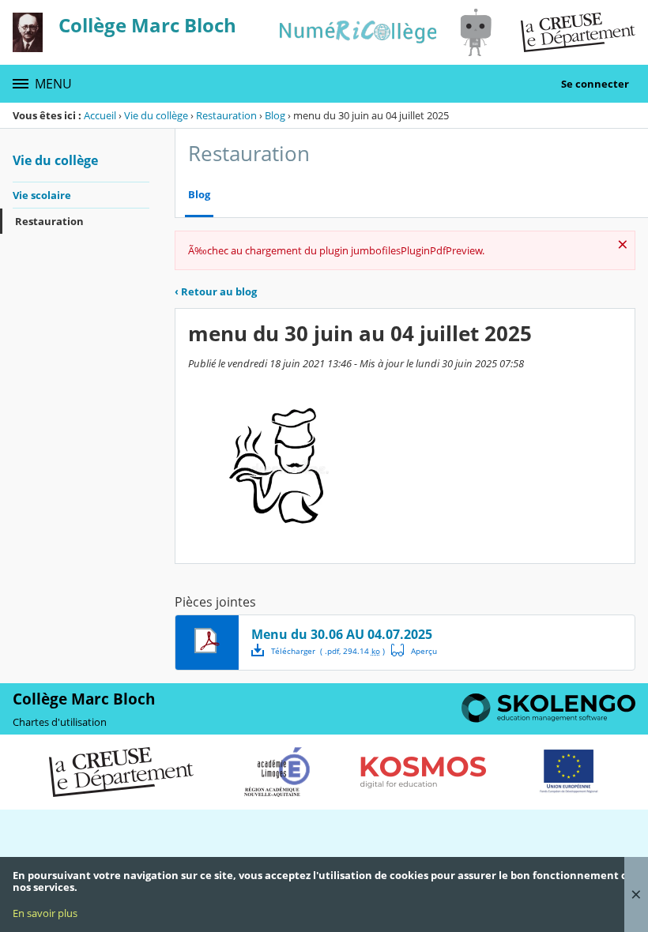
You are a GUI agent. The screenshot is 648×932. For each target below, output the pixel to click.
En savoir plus (45, 913)
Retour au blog (216, 291)
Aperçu (414, 650)
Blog (275, 115)
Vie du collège (156, 115)
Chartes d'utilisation (60, 722)
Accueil (100, 115)
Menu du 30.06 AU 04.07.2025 (341, 634)
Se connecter (595, 84)
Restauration (226, 115)
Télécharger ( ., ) (328, 650)
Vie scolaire (42, 195)
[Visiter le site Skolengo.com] (548, 719)
